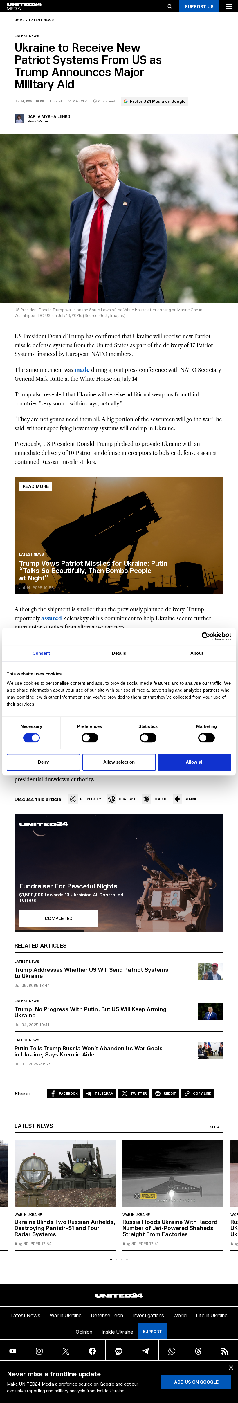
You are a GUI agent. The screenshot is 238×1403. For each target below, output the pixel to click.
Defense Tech (107, 1315)
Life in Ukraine (212, 1315)
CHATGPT (127, 798)
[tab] (111, 1259)
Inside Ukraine (117, 1331)
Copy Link (202, 1093)
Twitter (138, 1093)
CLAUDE (160, 798)
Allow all (194, 762)
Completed (59, 918)
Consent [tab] (41, 653)
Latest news (41, 20)
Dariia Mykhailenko (48, 116)
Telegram (104, 1093)
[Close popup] (231, 1368)
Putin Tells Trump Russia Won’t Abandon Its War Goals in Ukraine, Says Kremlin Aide (89, 1051)
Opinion (84, 1331)
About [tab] (196, 653)
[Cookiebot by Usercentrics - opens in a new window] (206, 636)
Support (152, 1331)
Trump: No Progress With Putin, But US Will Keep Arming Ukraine (91, 1012)
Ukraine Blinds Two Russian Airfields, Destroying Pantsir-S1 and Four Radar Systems (65, 1228)
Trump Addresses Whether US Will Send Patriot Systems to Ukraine (91, 972)
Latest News (25, 1315)
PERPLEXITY (90, 798)
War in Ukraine (28, 1214)
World (180, 1315)
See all (216, 1127)
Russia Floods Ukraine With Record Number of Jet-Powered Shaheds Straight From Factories (169, 1228)
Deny (43, 762)
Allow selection (119, 762)
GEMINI (190, 798)
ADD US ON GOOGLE (196, 1381)
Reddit (170, 1093)
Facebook (68, 1093)
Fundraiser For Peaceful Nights (68, 885)
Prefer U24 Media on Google (157, 101)
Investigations (148, 1315)
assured (51, 618)
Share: (22, 1093)
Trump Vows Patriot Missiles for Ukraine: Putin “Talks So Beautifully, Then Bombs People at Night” (93, 570)
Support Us (199, 6)
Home (19, 20)
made (82, 370)
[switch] (90, 737)
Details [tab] (119, 653)
